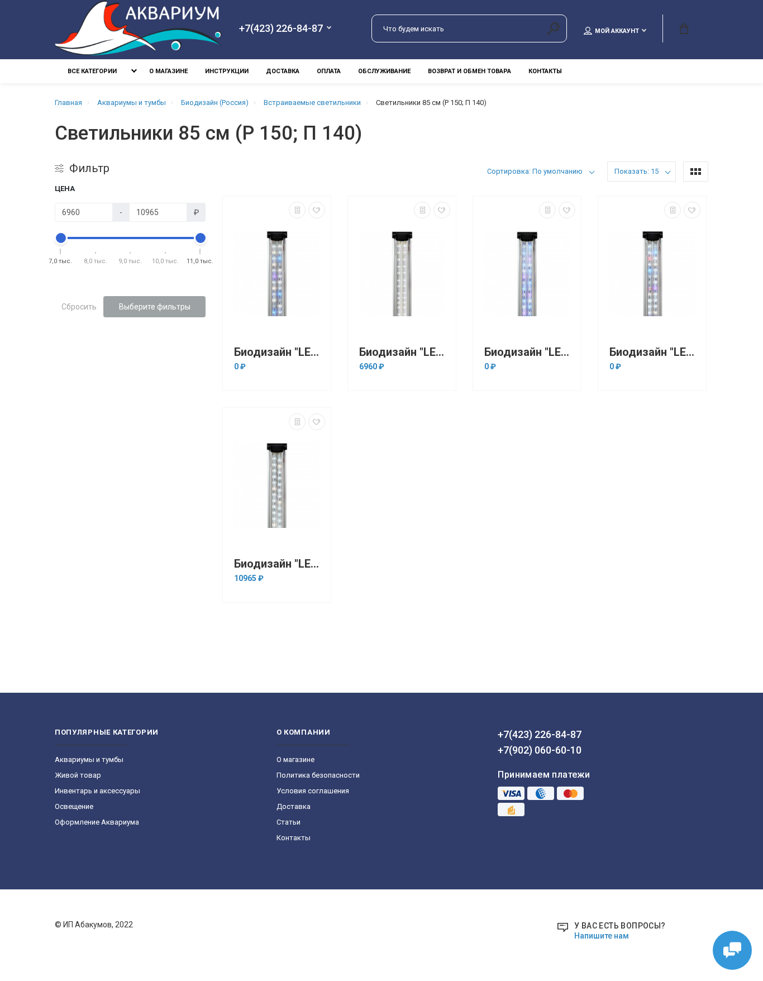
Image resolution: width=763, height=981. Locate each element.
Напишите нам (601, 935)
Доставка (282, 71)
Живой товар (78, 775)
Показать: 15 (636, 171)
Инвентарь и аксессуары (97, 791)
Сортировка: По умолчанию (535, 171)
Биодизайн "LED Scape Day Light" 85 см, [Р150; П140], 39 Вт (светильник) (404, 352)
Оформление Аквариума (97, 822)
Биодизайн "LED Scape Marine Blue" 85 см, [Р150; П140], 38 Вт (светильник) (529, 352)
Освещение (74, 806)
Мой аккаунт (617, 31)
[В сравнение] (297, 210)
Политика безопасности (318, 775)
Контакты (545, 71)
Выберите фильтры (154, 306)
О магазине (168, 71)
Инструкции (227, 71)
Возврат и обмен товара (469, 71)
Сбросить (79, 306)
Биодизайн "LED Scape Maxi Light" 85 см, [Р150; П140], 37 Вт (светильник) (279, 564)
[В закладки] (316, 210)
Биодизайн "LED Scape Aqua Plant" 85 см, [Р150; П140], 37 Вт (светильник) (279, 352)
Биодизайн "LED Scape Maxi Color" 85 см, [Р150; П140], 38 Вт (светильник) (654, 352)
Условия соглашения (312, 791)
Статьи (288, 822)
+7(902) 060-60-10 (539, 750)
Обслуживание (384, 71)
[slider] (61, 238)
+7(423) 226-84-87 (281, 28)
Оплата (329, 71)
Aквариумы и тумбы (89, 759)
